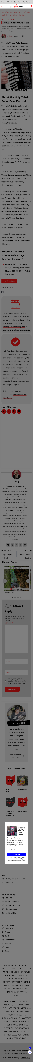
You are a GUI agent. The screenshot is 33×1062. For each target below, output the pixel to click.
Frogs (7, 932)
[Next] (28, 581)
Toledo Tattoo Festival (26, 554)
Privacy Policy (10, 879)
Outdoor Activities (12, 905)
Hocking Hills (10, 913)
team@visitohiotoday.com (14, 326)
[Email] (19, 411)
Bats (7, 951)
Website (28, 271)
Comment (9, 623)
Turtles (7, 936)
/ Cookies (20, 879)
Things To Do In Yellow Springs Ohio (10, 813)
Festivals (8, 898)
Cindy (10, 36)
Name (9, 661)
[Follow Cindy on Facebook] (8, 545)
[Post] (14, 411)
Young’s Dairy (22, 789)
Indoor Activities (12, 901)
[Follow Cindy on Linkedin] (20, 545)
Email (8, 672)
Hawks (7, 947)
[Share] (9, 411)
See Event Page (9, 281)
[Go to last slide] (5, 581)
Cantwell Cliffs (9, 592)
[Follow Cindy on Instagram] (12, 545)
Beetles (8, 943)
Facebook (10, 274)
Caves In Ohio (22, 811)
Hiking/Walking (11, 909)
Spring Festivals (7, 19)
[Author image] (3, 36)
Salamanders (10, 940)
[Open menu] (1, 6)
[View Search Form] (31, 6)
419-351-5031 (17, 271)
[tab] (12, 597)
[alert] (16, 292)
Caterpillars (9, 928)
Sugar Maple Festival (6, 554)
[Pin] (4, 411)
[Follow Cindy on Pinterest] (25, 545)
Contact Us (9, 882)
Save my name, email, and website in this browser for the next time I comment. (16, 681)
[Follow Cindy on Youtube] (16, 545)
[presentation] (16, 578)
